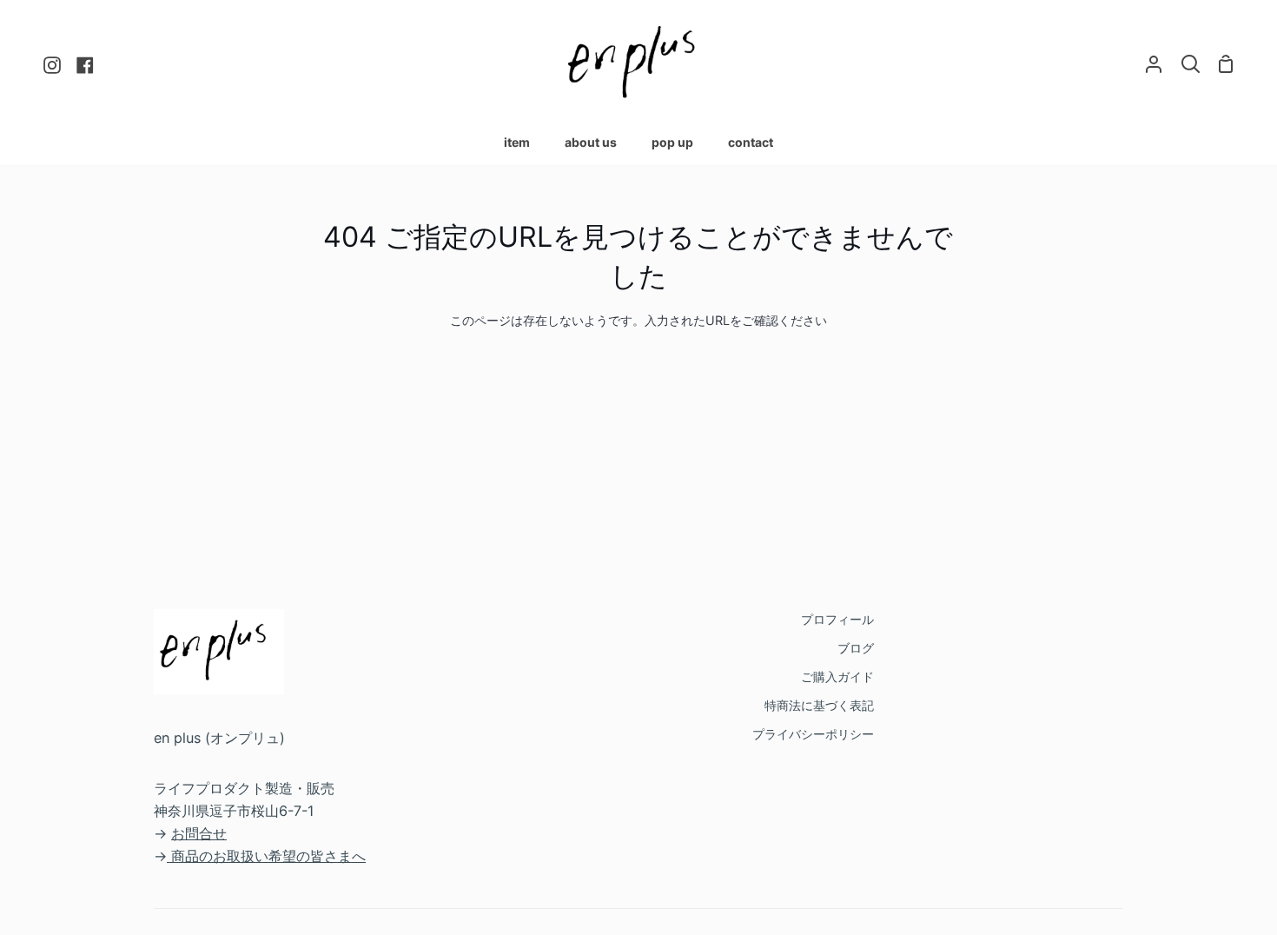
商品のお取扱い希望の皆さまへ (268, 856)
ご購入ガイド (837, 676)
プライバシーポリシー (813, 733)
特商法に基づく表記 (819, 705)
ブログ (855, 647)
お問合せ (199, 833)
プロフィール (837, 619)
